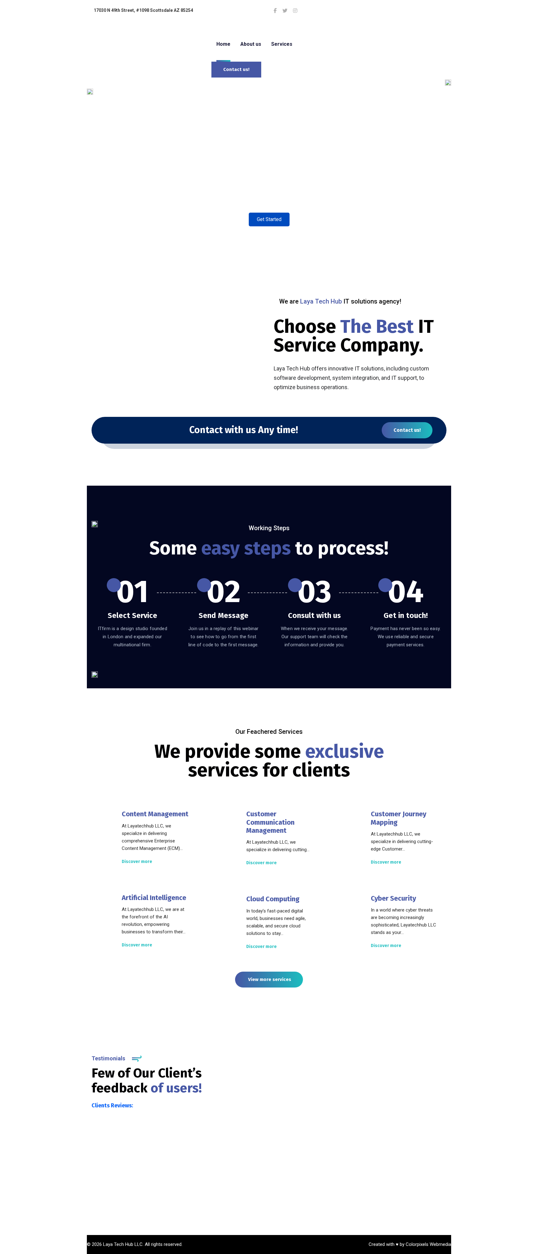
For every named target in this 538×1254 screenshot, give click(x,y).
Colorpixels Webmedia (428, 1244)
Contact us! (407, 430)
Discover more (137, 861)
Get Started (269, 219)
